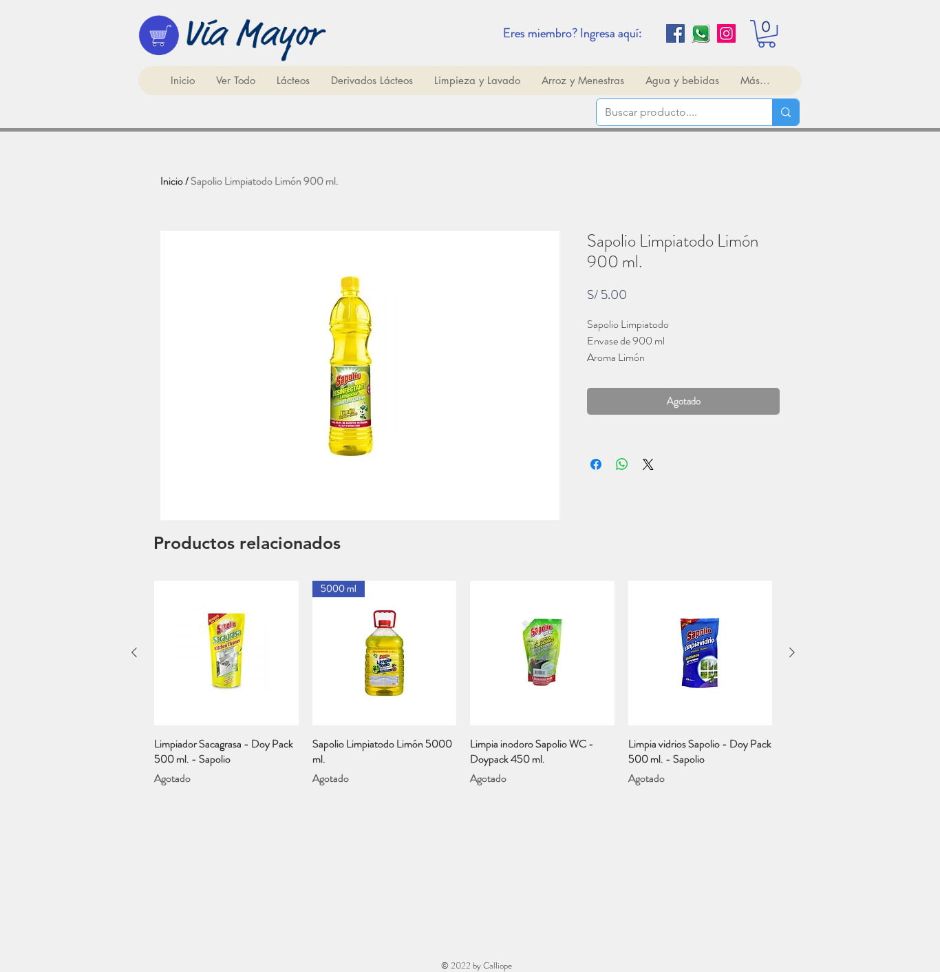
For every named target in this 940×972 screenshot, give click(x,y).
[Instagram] (726, 33)
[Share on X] (648, 464)
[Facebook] (675, 33)
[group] (463, 683)
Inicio (171, 181)
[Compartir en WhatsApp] (622, 464)
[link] (766, 34)
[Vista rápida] (226, 653)
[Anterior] (134, 652)
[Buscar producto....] (785, 112)
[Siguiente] (792, 652)
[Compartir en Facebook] (596, 464)
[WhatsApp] (701, 33)
